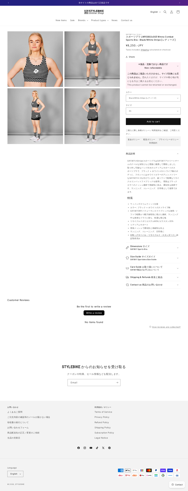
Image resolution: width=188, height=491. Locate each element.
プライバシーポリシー (169, 139)
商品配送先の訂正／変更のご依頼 (23, 432)
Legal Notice (101, 438)
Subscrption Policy (104, 432)
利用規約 (153, 143)
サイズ (129, 105)
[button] (82, 20)
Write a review (94, 312)
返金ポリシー (134, 139)
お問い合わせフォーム (18, 427)
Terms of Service (103, 412)
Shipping (145, 50)
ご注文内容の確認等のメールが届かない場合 (28, 417)
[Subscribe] (117, 382)
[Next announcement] (179, 3)
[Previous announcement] (8, 3)
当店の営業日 (13, 438)
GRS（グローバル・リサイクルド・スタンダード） (153, 235)
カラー (129, 92)
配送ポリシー (149, 139)
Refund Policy (102, 422)
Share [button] (132, 57)
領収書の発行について (18, 422)
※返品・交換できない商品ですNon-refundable (153, 66)
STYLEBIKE (20, 484)
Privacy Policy (102, 417)
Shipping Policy (103, 427)
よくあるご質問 (14, 412)
